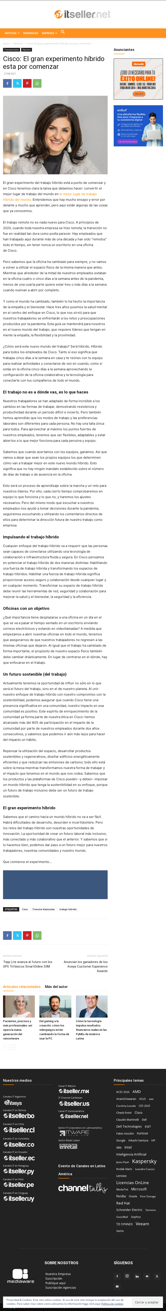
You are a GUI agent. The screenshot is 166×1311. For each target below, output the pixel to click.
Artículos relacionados (22, 986)
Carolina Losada (126, 1106)
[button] (63, 33)
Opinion (18, 43)
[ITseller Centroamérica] (83, 14)
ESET (148, 1126)
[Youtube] (117, 1286)
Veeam (142, 1223)
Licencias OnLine (132, 1182)
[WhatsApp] (37, 83)
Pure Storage (148, 1196)
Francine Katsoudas (44, 909)
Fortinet (142, 1133)
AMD (136, 1091)
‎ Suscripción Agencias (60, 1287)
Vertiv (120, 1231)
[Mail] (147, 1276)
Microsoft (139, 1189)
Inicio (6, 43)
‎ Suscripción (53, 1278)
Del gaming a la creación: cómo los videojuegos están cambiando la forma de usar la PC (54, 1030)
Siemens (150, 1210)
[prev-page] (5, 1047)
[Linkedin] (137, 1276)
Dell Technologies (129, 1126)
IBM (118, 1147)
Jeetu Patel (122, 1162)
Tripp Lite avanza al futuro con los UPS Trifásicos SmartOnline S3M (27, 964)
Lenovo (121, 1176)
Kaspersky (144, 1161)
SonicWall (122, 1217)
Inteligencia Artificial (131, 1154)
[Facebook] (7, 83)
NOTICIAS (10, 33)
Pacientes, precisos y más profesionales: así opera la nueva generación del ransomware (17, 1030)
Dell (144, 1120)
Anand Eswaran (126, 1099)
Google (120, 1140)
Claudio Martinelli (127, 1120)
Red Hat (123, 1203)
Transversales (11, 49)
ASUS (142, 1099)
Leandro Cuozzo (145, 1169)
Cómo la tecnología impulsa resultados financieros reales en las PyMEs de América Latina (91, 1030)
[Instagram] (127, 1276)
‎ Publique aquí (55, 1283)
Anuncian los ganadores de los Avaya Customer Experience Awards (86, 966)
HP (153, 1140)
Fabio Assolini (125, 1133)
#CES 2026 (122, 1092)
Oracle (133, 1196)
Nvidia (121, 1196)
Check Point (124, 1113)
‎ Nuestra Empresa (58, 1274)
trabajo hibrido (68, 909)
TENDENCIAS (30, 33)
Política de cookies (112, 1304)
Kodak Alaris (124, 1169)
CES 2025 (144, 1106)
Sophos (136, 1217)
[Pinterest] (27, 83)
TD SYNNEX (124, 1224)
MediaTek (122, 1189)
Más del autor (56, 986)
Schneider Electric (129, 1210)
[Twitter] (17, 83)
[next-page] (12, 1047)
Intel (128, 1147)
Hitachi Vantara (138, 1140)
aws (151, 1099)
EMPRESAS (48, 33)
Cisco (25, 909)
